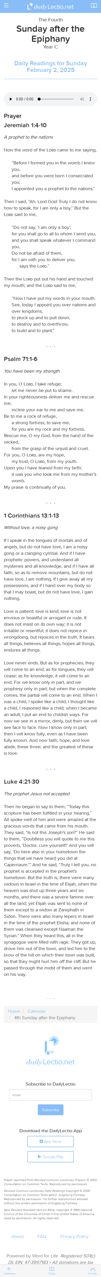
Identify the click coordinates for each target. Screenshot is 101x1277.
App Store (52, 1141)
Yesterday (9, 1273)
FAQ (42, 1236)
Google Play (52, 1156)
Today (51, 1273)
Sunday (92, 1273)
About (17, 1236)
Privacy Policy (74, 1236)
